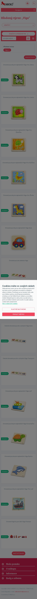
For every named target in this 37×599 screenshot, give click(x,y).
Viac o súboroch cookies (9, 303)
